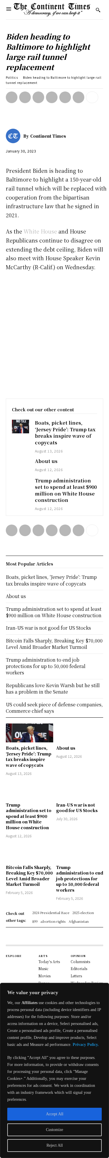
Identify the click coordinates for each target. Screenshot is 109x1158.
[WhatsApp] (52, 97)
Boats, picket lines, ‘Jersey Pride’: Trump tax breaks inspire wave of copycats (65, 432)
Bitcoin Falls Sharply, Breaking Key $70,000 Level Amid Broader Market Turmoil (29, 875)
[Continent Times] (52, 9)
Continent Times (48, 136)
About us (46, 461)
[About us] (20, 465)
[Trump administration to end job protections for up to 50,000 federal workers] (79, 852)
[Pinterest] (38, 97)
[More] (92, 97)
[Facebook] (11, 97)
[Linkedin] (65, 97)
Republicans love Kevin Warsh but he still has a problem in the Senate (53, 688)
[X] (25, 97)
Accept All (54, 1114)
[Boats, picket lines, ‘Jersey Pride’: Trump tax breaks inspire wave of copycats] (20, 426)
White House (40, 231)
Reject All (55, 1145)
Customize (54, 1130)
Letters (76, 975)
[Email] (78, 97)
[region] (54, 1070)
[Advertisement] (54, 333)
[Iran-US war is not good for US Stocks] (79, 789)
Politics (12, 77)
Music (43, 968)
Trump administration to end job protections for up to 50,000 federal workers (79, 878)
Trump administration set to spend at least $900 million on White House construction (66, 490)
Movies (44, 975)
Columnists (80, 961)
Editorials (79, 968)
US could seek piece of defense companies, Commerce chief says (54, 707)
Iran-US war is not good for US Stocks (77, 808)
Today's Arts (49, 961)
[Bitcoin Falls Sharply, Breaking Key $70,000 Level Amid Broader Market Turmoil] (29, 852)
